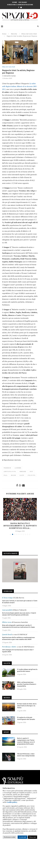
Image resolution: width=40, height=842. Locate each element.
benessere (23, 471)
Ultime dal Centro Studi (29, 34)
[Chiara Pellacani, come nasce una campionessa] (8, 757)
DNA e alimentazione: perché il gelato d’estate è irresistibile (26, 684)
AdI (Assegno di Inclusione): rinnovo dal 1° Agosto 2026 (18, 651)
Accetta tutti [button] (22, 837)
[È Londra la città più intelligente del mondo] (8, 720)
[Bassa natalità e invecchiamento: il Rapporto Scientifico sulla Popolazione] (20, 509)
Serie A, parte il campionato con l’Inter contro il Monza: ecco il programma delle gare (26, 741)
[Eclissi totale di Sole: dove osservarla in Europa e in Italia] (8, 707)
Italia (5, 475)
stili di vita (31, 475)
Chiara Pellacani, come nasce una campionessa (26, 755)
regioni (13, 475)
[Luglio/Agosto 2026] (20, 570)
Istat (31, 471)
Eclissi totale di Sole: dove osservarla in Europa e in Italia (26, 706)
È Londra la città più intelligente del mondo (26, 718)
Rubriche (14, 34)
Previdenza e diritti (9, 647)
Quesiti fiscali (7, 634)
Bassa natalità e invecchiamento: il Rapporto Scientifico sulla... (20, 525)
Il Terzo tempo (7, 598)
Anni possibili (7, 610)
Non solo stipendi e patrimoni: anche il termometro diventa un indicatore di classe (18, 626)
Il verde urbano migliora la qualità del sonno (27, 670)
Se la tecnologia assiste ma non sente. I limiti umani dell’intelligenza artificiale (19, 614)
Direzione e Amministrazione (20, 5)
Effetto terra (6, 622)
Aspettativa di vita (10, 471)
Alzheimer (18, 468)
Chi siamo (22, 2)
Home (14, 2)
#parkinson (7, 468)
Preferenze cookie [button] (9, 837)
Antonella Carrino (10, 76)
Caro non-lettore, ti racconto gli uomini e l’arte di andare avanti (19, 602)
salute (22, 475)
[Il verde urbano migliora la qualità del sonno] (8, 672)
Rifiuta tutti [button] (32, 837)
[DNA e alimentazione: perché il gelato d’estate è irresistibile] (8, 685)
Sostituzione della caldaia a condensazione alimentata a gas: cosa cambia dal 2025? (18, 638)
